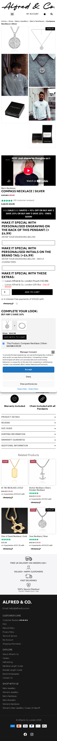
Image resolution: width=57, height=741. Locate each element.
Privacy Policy (22, 389)
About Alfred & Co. (11, 654)
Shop (10, 21)
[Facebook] (25, 734)
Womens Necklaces (11, 704)
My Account (33, 14)
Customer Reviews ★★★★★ (15, 620)
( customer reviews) (23, 200)
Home (3, 21)
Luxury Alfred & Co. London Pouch (26, 281)
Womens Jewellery (10, 692)
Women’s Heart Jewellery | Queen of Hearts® (21, 708)
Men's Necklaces (37, 21)
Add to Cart (32, 292)
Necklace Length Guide (13, 666)
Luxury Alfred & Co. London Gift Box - (27, 286)
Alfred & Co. (17, 602)
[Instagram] (31, 734)
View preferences (28, 384)
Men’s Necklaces (10, 696)
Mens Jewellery (21, 21)
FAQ (4, 624)
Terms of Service (10, 636)
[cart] (45, 14)
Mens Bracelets (9, 700)
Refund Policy (8, 628)
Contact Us (7, 678)
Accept (28, 370)
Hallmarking (8, 662)
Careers (6, 658)
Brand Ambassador (11, 674)
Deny (28, 377)
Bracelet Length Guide (12, 670)
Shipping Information (12, 644)
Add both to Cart (14, 337)
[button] (53, 352)
